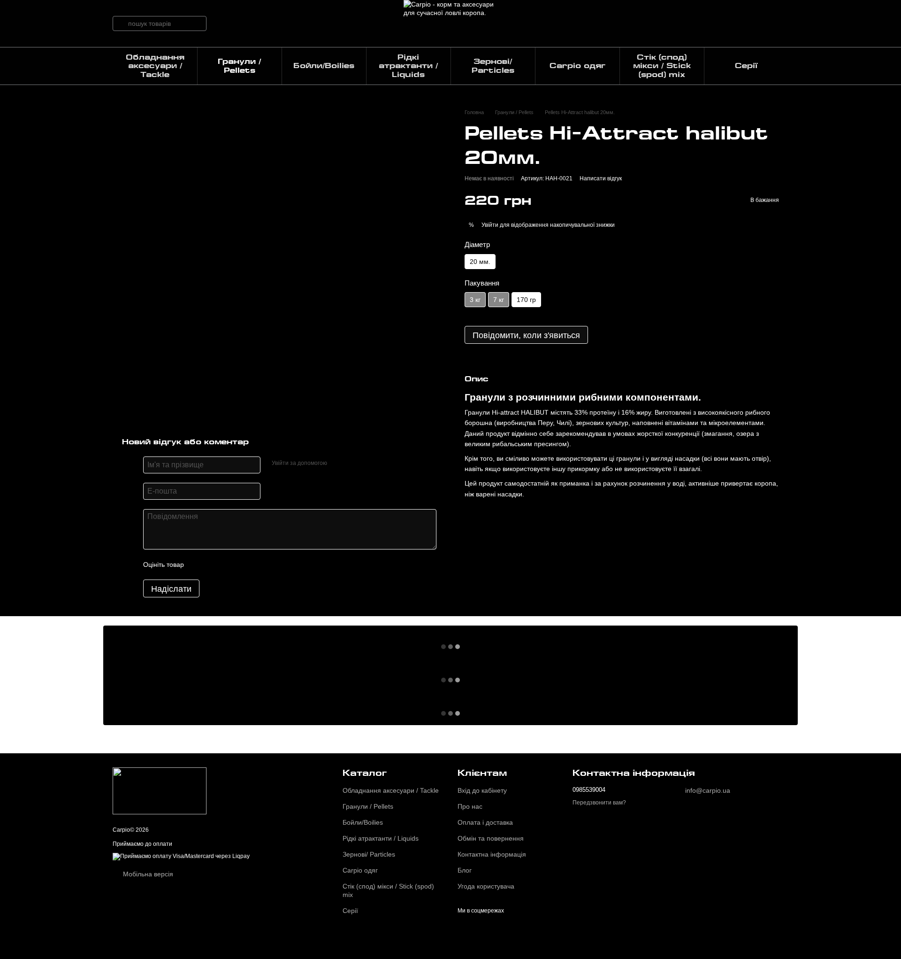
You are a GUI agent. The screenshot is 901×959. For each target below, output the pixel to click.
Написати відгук (601, 179)
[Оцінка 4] (244, 564)
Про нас (470, 806)
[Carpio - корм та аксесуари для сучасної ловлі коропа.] (159, 791)
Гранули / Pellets (239, 65)
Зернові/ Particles (493, 65)
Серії (746, 66)
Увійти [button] (489, 225)
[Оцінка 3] (229, 564)
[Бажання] (732, 23)
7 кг (498, 300)
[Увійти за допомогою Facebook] (337, 463)
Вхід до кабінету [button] (482, 790)
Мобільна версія (147, 874)
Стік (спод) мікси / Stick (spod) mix (662, 66)
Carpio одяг (577, 66)
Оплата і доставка (485, 822)
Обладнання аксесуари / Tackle (155, 66)
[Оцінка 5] (259, 564)
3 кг (475, 300)
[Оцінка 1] (199, 564)
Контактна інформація (492, 854)
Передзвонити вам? (599, 802)
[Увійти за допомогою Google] (352, 463)
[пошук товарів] (120, 23)
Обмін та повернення (491, 838)
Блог (465, 870)
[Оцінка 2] (214, 564)
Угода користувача (486, 886)
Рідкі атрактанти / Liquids (408, 66)
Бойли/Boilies (323, 66)
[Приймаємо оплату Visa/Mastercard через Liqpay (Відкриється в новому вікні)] (181, 856)
